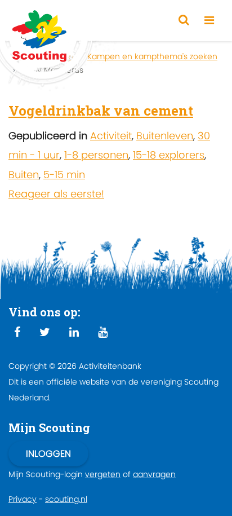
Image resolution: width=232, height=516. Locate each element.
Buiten (23, 174)
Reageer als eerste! (56, 194)
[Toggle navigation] (209, 21)
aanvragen (154, 474)
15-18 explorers (168, 155)
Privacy (22, 499)
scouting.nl (66, 499)
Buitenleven (164, 136)
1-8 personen (96, 155)
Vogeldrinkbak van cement (100, 111)
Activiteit (111, 136)
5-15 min (64, 174)
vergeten (103, 474)
